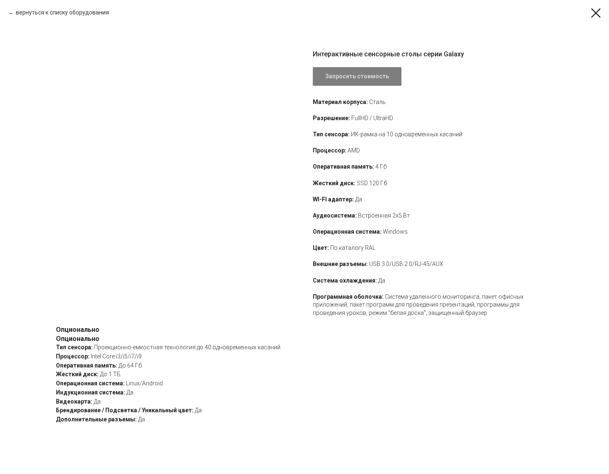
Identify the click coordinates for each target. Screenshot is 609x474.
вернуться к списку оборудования (62, 12)
